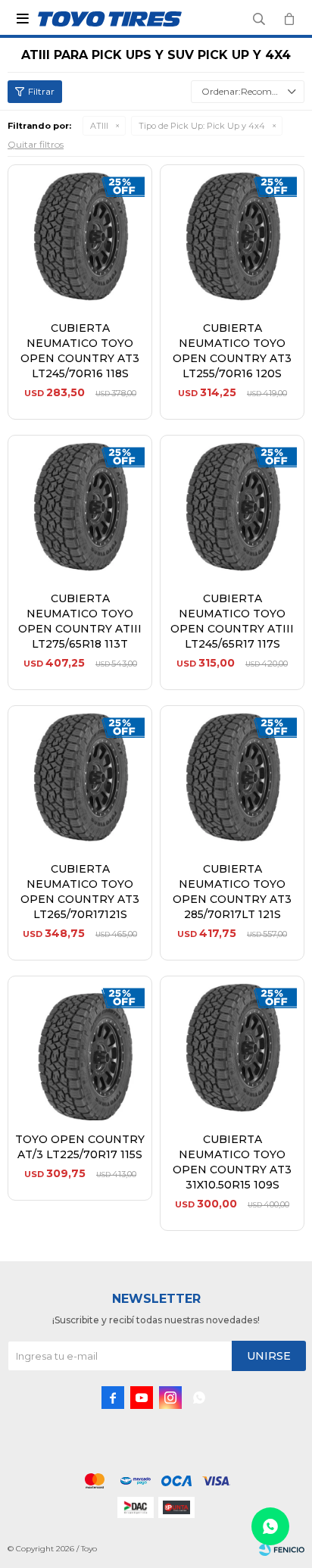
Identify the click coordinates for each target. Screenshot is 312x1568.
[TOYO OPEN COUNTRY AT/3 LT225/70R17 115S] (80, 1048)
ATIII (99, 125)
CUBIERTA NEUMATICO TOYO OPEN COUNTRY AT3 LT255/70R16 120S (232, 350)
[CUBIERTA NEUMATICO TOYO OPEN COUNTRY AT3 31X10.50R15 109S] (232, 1048)
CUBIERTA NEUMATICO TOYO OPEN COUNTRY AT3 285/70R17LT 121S (232, 891)
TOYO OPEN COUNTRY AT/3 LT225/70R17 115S (80, 1146)
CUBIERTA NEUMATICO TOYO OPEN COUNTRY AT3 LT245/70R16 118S (79, 350)
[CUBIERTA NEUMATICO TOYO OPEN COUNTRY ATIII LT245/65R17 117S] (232, 507)
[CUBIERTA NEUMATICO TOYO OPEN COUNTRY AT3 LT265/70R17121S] (80, 777)
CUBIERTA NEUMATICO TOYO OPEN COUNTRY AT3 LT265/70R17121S (79, 891)
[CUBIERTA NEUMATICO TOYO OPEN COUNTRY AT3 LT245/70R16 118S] (80, 236)
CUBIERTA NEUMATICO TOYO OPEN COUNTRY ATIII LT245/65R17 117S (232, 621)
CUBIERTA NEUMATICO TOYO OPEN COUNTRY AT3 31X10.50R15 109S (232, 1162)
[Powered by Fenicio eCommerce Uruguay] (281, 1549)
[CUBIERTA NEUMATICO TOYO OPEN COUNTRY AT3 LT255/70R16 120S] (232, 236)
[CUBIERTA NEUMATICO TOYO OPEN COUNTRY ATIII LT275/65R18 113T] (80, 507)
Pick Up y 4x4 (202, 125)
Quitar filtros (36, 144)
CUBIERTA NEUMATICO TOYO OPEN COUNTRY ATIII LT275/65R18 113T (80, 621)
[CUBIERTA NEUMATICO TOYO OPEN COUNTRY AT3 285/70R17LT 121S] (232, 777)
